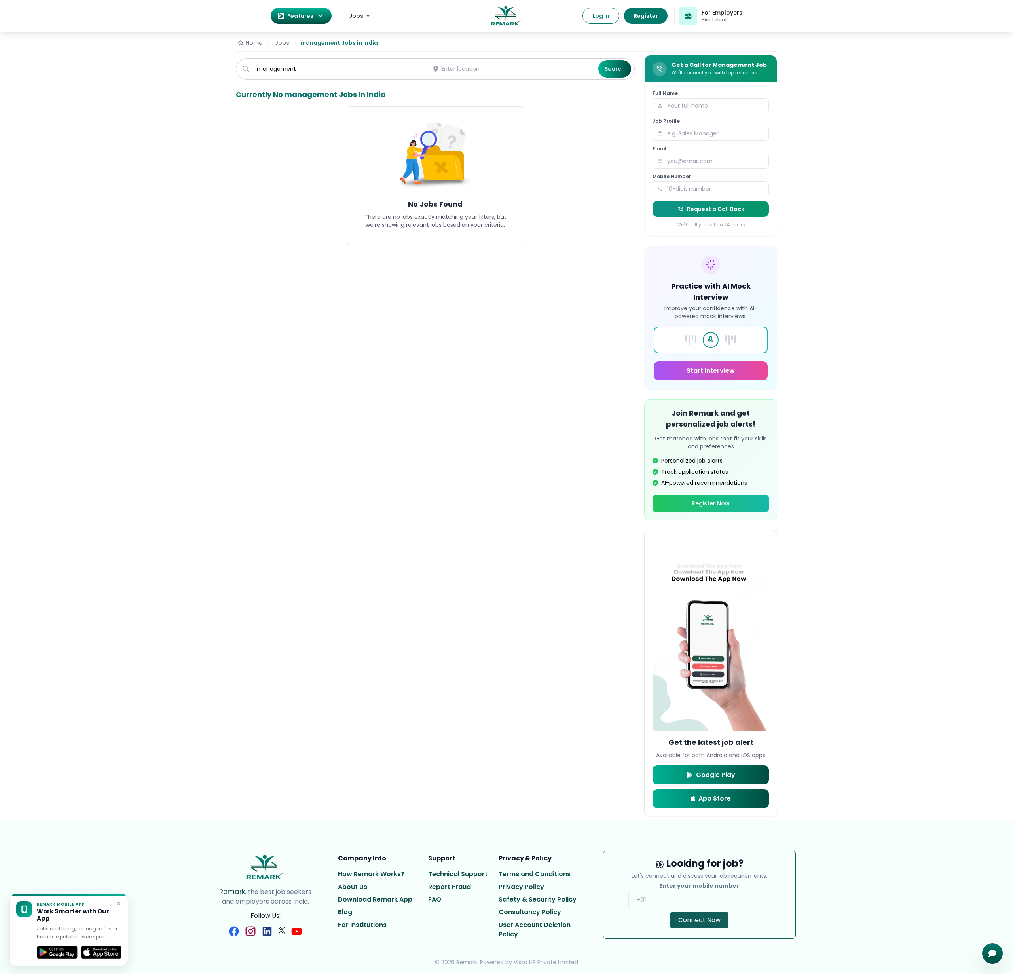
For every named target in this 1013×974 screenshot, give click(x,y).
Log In (600, 16)
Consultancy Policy (530, 912)
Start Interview (711, 370)
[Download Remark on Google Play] (57, 952)
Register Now (711, 503)
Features (300, 16)
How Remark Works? (371, 874)
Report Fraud (449, 886)
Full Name (665, 93)
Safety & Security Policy (538, 899)
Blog (345, 912)
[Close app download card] (118, 903)
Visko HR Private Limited (546, 962)
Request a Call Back (715, 209)
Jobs (356, 16)
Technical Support (458, 874)
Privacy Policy (521, 886)
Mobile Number (672, 176)
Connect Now (699, 920)
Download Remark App (375, 899)
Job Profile (666, 121)
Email (659, 149)
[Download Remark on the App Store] (101, 952)
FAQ (434, 899)
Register (646, 16)
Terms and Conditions (535, 874)
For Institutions (362, 924)
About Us (352, 886)
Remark (232, 891)
